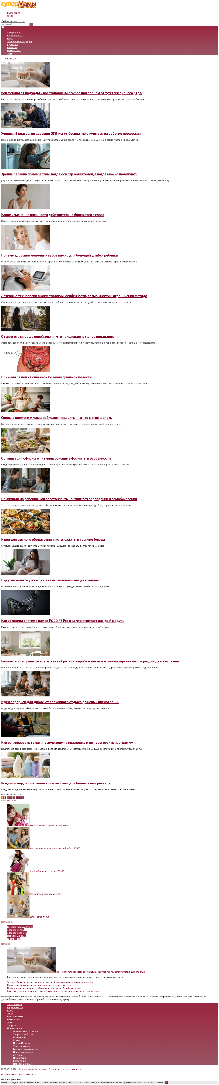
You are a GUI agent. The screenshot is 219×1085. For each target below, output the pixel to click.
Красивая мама (15, 1016)
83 (10, 797)
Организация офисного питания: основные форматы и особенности (56, 458)
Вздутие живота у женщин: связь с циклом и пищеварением (50, 580)
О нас (10, 15)
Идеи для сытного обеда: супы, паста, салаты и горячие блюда (53, 539)
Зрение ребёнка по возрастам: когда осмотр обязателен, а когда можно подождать (69, 174)
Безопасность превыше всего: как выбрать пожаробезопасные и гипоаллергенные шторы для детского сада (90, 661)
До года (17, 1054)
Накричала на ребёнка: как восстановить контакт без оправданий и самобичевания (69, 499)
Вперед (20, 797)
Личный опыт (20, 1037)
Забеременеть (15, 32)
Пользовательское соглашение (66, 1068)
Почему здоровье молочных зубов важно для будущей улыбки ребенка (59, 255)
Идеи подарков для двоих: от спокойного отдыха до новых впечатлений (60, 702)
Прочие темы (14, 1028)
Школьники (13, 938)
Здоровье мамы (15, 929)
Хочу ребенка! (14, 1004)
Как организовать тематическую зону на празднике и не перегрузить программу (67, 742)
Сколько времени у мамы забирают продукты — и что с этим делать (56, 418)
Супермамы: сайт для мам (32, 1068)
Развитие (12, 47)
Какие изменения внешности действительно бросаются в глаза (52, 215)
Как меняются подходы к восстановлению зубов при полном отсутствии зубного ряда (71, 93)
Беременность (15, 35)
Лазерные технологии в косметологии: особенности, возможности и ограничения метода (74, 296)
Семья (16, 1040)
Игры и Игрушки (22, 1042)
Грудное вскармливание (20, 926)
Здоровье (12, 44)
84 (14, 797)
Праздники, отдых (23, 1051)
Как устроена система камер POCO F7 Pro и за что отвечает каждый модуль (62, 621)
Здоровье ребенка (17, 932)
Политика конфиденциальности (18, 1074)
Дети (10, 1013)
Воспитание (19, 1060)
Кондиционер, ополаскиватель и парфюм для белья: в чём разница (56, 783)
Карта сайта (13, 12)
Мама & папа (14, 50)
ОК (166, 1082)
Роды (10, 38)
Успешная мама (21, 1045)
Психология (19, 1057)
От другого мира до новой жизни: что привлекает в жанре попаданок (57, 336)
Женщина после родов (19, 41)
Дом (9, 53)
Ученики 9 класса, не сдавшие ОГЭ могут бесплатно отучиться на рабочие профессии (71, 133)
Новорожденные (16, 935)
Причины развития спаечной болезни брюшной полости (46, 377)
